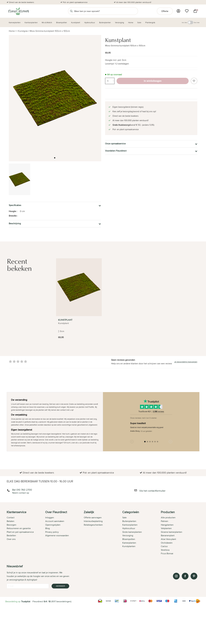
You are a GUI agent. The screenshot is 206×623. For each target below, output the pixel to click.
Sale (124, 517)
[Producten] (178, 11)
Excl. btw (196, 22)
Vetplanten (166, 528)
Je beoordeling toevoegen (185, 361)
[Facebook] (185, 576)
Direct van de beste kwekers (21, 2)
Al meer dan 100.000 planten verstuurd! (133, 2)
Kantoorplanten (129, 524)
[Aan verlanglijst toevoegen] (194, 81)
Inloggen (49, 517)
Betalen (10, 521)
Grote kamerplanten (132, 532)
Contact (10, 517)
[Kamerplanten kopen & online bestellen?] (18, 11)
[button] (54, 157)
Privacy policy (52, 532)
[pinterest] (194, 576)
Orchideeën (167, 542)
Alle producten (168, 517)
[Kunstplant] (79, 287)
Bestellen (11, 535)
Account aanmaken (54, 521)
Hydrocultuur (128, 528)
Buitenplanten (129, 521)
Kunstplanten (128, 546)
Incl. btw (184, 22)
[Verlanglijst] (187, 11)
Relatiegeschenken (93, 524)
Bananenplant (167, 535)
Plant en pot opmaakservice (20, 532)
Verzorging (127, 535)
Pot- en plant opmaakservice (75, 2)
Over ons (11, 539)
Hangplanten (167, 524)
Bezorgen (11, 524)
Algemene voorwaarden (57, 535)
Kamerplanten (129, 542)
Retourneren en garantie (19, 528)
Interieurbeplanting (93, 521)
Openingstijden (52, 524)
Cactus (164, 546)
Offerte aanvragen (93, 517)
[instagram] (176, 576)
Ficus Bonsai (167, 553)
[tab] (26, 533)
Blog (47, 528)
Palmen (164, 521)
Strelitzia (165, 550)
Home (12, 31)
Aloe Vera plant (168, 539)
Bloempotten (128, 539)
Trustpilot (25, 601)
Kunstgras (23, 31)
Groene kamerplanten (171, 532)
